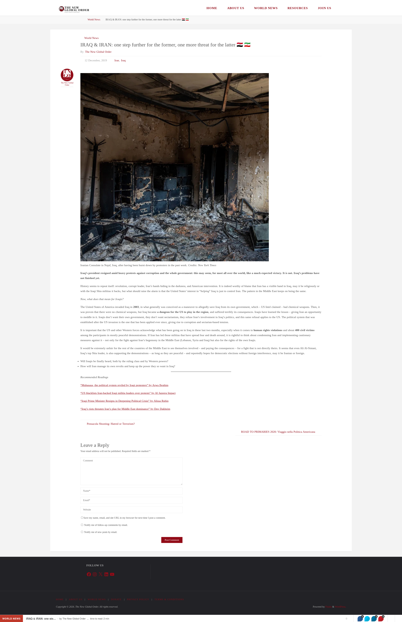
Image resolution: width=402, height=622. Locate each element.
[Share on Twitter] (367, 618)
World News (94, 19)
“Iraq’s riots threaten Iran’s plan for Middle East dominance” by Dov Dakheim (125, 408)
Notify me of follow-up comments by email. (106, 525)
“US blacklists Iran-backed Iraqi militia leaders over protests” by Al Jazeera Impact (128, 393)
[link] (340, 8)
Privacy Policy (138, 599)
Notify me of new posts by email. (100, 532)
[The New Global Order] (74, 7)
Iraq (123, 60)
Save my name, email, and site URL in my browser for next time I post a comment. (125, 517)
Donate (116, 599)
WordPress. (340, 606)
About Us (75, 599)
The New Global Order (67, 84)
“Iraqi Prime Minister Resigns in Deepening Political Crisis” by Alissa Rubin (124, 400)
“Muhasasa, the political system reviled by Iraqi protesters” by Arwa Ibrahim (124, 385)
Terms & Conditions (169, 599)
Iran (116, 60)
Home (60, 599)
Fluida (328, 606)
